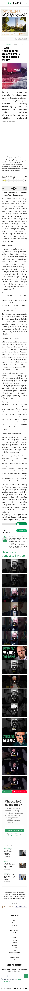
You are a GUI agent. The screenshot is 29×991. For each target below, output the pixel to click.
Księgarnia (14, 942)
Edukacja (14, 923)
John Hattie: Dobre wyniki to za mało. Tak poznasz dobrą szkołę (9, 877)
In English (14, 933)
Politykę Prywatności (12, 835)
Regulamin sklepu (14, 957)
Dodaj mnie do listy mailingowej (14, 830)
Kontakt (14, 945)
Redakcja (14, 940)
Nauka (14, 920)
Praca (14, 950)
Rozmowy (14, 928)
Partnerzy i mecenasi (14, 952)
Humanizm (15, 918)
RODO (14, 960)
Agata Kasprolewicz (6, 531)
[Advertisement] (14, 139)
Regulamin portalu (14, 955)
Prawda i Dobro (14, 915)
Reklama (14, 947)
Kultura (14, 925)
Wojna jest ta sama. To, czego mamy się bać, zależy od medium (9, 866)
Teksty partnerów (14, 930)
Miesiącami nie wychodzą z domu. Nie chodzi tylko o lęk (8, 853)
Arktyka (4, 342)
